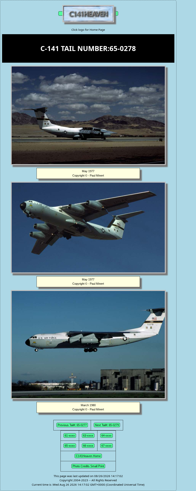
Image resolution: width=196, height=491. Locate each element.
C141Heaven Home (88, 456)
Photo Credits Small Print (88, 466)
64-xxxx (106, 435)
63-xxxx (88, 435)
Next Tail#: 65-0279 (107, 425)
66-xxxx (88, 445)
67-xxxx (106, 445)
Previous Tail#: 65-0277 (72, 425)
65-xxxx (70, 445)
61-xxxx (70, 435)
